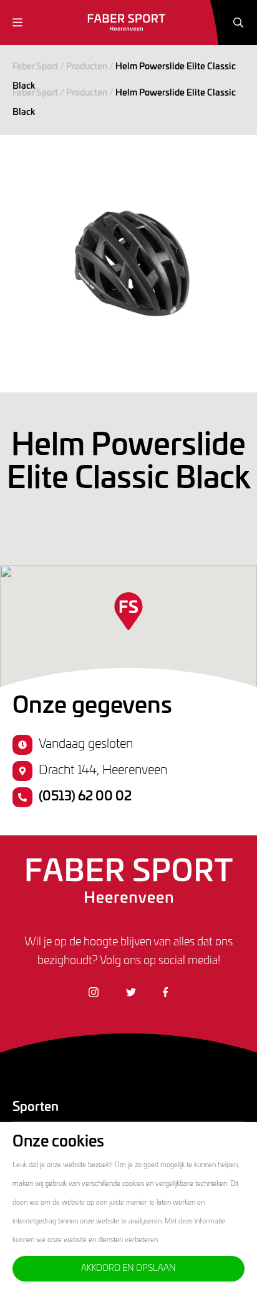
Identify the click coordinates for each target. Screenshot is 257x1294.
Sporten (35, 1107)
